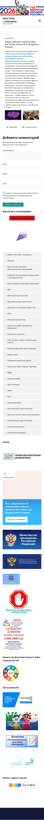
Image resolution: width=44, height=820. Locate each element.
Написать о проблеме (16, 519)
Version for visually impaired (22, 218)
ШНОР (9, 391)
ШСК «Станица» (13, 385)
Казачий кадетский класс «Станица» (21, 349)
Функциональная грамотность (19, 302)
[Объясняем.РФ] (22, 699)
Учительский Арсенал (15, 427)
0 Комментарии (31, 127)
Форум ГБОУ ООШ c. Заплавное (19, 255)
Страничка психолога (15, 334)
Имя (5, 164)
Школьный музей (14, 403)
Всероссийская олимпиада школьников (23, 284)
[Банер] (22, 456)
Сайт (4, 184)
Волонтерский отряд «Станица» (19, 421)
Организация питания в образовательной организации (19, 268)
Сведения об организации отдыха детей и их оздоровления (23, 276)
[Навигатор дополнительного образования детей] (22, 673)
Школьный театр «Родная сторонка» (22, 367)
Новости (10, 261)
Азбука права (12, 355)
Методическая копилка (16, 320)
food (9, 397)
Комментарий (9, 151)
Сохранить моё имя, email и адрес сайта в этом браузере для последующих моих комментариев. (20, 195)
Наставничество (13, 379)
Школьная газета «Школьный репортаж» (23, 415)
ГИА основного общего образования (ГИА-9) (21, 341)
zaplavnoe (13, 127)
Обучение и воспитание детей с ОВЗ (21, 308)
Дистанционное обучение (17, 296)
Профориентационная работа (19, 361)
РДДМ (9, 373)
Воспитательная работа (16, 433)
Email (5, 174)
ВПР (9, 290)
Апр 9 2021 (9, 38)
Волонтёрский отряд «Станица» (19, 409)
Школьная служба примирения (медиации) (19, 327)
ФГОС (9, 314)
